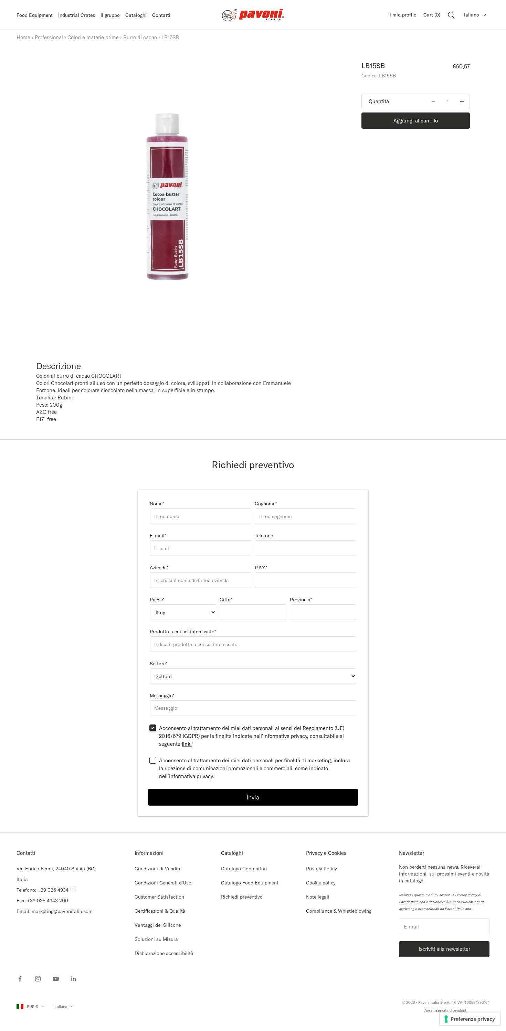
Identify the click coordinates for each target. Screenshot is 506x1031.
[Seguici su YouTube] (55, 978)
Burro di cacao (140, 37)
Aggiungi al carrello (415, 120)
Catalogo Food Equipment (249, 883)
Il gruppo (110, 15)
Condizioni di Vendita (158, 869)
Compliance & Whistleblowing (338, 911)
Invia (253, 797)
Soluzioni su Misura (156, 939)
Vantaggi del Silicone (158, 925)
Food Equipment (35, 15)
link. (187, 744)
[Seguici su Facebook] (20, 978)
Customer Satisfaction (159, 897)
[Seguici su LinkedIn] (73, 978)
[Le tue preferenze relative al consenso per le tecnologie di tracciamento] (470, 1018)
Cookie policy (321, 883)
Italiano (470, 15)
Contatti (161, 15)
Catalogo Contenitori (244, 869)
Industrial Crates (76, 15)
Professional (49, 37)
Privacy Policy (321, 869)
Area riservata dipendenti (445, 1010)
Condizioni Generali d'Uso (163, 883)
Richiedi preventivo (242, 897)
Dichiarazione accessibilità (164, 953)
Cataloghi (136, 15)
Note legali (317, 897)
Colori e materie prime (93, 37)
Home (23, 37)
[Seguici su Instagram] (37, 978)
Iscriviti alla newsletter (444, 949)
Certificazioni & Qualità (160, 911)
